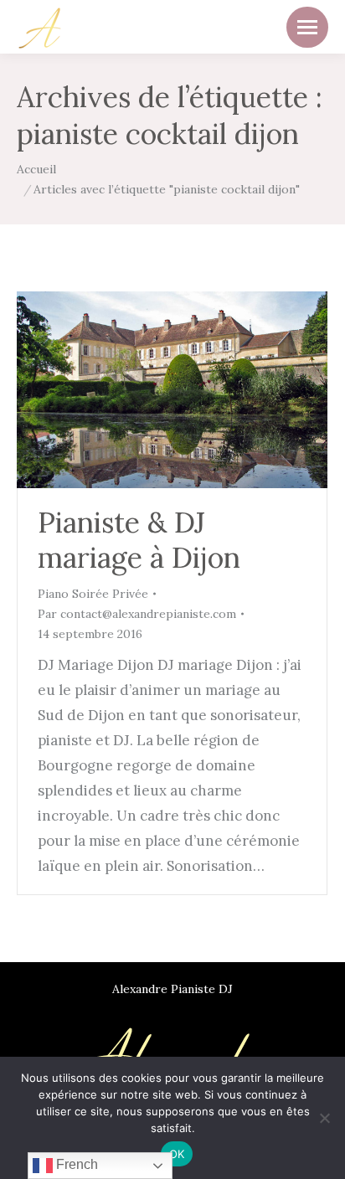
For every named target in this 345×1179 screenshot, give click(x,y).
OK (177, 1154)
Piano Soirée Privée (93, 593)
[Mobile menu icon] (307, 27)
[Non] (324, 1117)
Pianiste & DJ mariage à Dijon (139, 539)
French (75, 1164)
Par (137, 613)
